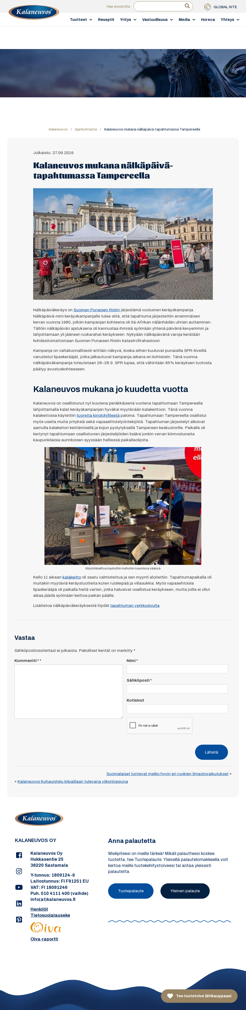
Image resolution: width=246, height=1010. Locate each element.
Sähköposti (139, 680)
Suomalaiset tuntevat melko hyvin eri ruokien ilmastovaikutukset (167, 774)
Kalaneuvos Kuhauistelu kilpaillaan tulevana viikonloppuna (73, 781)
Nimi (132, 660)
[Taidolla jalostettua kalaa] (34, 19)
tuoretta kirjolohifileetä (98, 415)
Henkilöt (39, 909)
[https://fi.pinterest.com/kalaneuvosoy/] (19, 920)
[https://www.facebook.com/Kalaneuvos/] (19, 855)
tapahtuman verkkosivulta (135, 605)
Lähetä (211, 752)
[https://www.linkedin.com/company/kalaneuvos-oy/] (19, 904)
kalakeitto (71, 577)
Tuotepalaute (131, 891)
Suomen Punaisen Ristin (97, 310)
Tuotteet (78, 20)
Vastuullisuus (155, 20)
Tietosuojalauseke (50, 915)
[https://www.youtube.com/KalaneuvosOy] (19, 888)
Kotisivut (135, 700)
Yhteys (227, 20)
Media (184, 20)
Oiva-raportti (44, 939)
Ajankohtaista (86, 129)
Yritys (125, 20)
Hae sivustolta (118, 6)
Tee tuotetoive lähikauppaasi (203, 996)
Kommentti (26, 660)
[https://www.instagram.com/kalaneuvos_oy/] (19, 872)
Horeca (208, 20)
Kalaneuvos (58, 129)
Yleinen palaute (185, 891)
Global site (225, 7)
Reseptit (106, 20)
